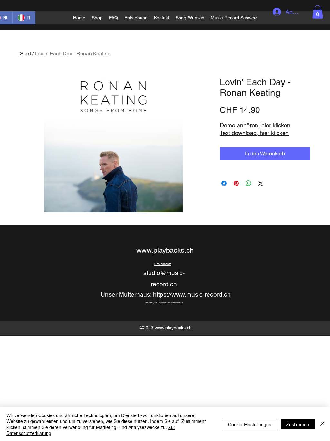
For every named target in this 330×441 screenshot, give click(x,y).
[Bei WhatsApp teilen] (248, 183)
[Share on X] (261, 183)
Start (25, 53)
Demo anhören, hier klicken (255, 125)
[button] (317, 12)
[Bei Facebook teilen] (224, 183)
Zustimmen (297, 424)
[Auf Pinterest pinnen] (236, 183)
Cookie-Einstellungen (249, 424)
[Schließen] (322, 424)
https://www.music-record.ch (192, 294)
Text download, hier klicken (254, 132)
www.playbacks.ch (165, 250)
